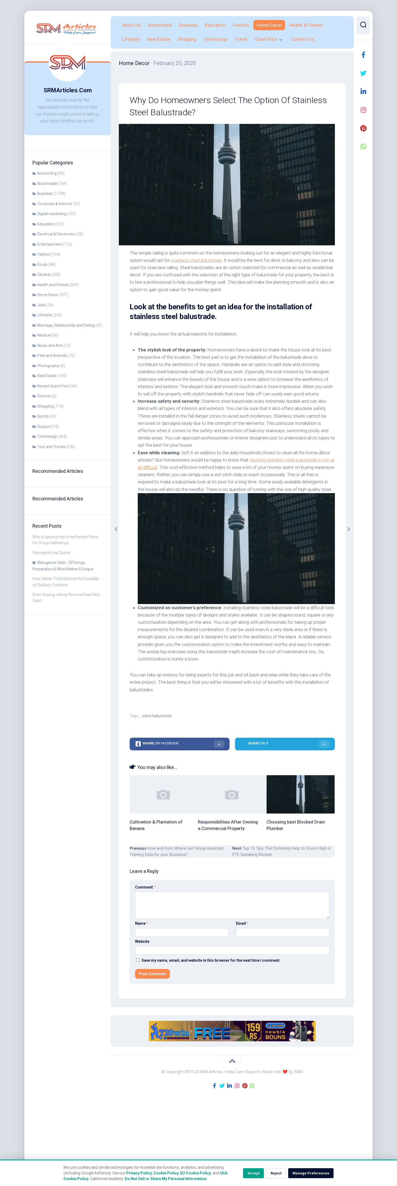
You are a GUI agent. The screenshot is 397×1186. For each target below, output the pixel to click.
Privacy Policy (139, 1173)
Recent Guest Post (53, 386)
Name (141, 923)
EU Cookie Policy (195, 1173)
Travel (241, 39)
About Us (131, 25)
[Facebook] (363, 55)
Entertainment (49, 244)
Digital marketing (51, 214)
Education (45, 224)
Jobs (41, 305)
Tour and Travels (51, 447)
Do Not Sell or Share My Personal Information (166, 1179)
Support (44, 426)
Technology (47, 436)
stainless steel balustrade (196, 260)
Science (44, 396)
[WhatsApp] (363, 146)
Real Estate (47, 376)
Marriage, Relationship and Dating (66, 325)
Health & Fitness (306, 25)
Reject (276, 1173)
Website (142, 941)
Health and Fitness (53, 285)
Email (242, 923)
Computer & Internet (54, 204)
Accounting (47, 173)
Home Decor (47, 295)
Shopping (45, 406)
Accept (253, 1173)
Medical (44, 335)
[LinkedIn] (363, 91)
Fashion (44, 254)
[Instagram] (363, 110)
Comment (145, 887)
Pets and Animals (52, 355)
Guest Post (266, 39)
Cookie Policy (166, 1173)
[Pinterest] (363, 128)
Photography (48, 366)
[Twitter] (363, 73)
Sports (43, 416)
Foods (42, 264)
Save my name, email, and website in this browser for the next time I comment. (211, 960)
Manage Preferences (310, 1173)
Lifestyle (44, 315)
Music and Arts (50, 345)
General (44, 274)
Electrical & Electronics (56, 234)
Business (45, 193)
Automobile (47, 183)
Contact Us (302, 39)
